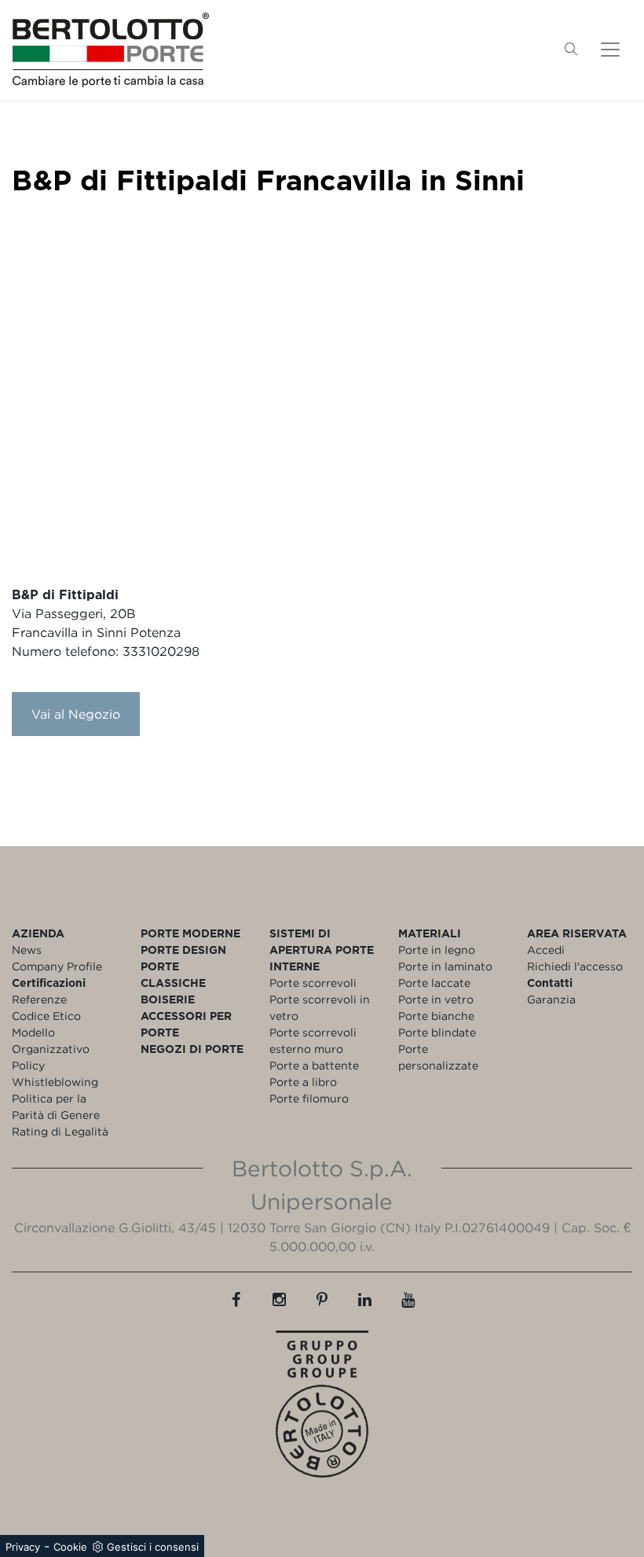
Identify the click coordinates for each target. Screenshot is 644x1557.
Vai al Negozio (75, 714)
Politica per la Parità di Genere (56, 1106)
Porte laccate (434, 982)
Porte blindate (437, 1032)
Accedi (546, 949)
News (27, 949)
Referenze (39, 999)
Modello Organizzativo (51, 1040)
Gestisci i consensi (153, 1546)
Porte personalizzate (438, 1057)
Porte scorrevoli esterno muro (313, 1040)
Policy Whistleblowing (55, 1073)
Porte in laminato (445, 966)
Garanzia (551, 999)
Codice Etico (46, 1015)
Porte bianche (436, 1015)
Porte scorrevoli (313, 982)
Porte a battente (314, 1065)
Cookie (70, 1546)
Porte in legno (436, 949)
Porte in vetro (436, 999)
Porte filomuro (309, 1098)
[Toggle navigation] (610, 49)
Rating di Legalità (60, 1131)
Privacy (22, 1546)
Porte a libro (303, 1082)
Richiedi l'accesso (575, 966)
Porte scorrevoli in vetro (319, 1007)
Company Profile (57, 966)
